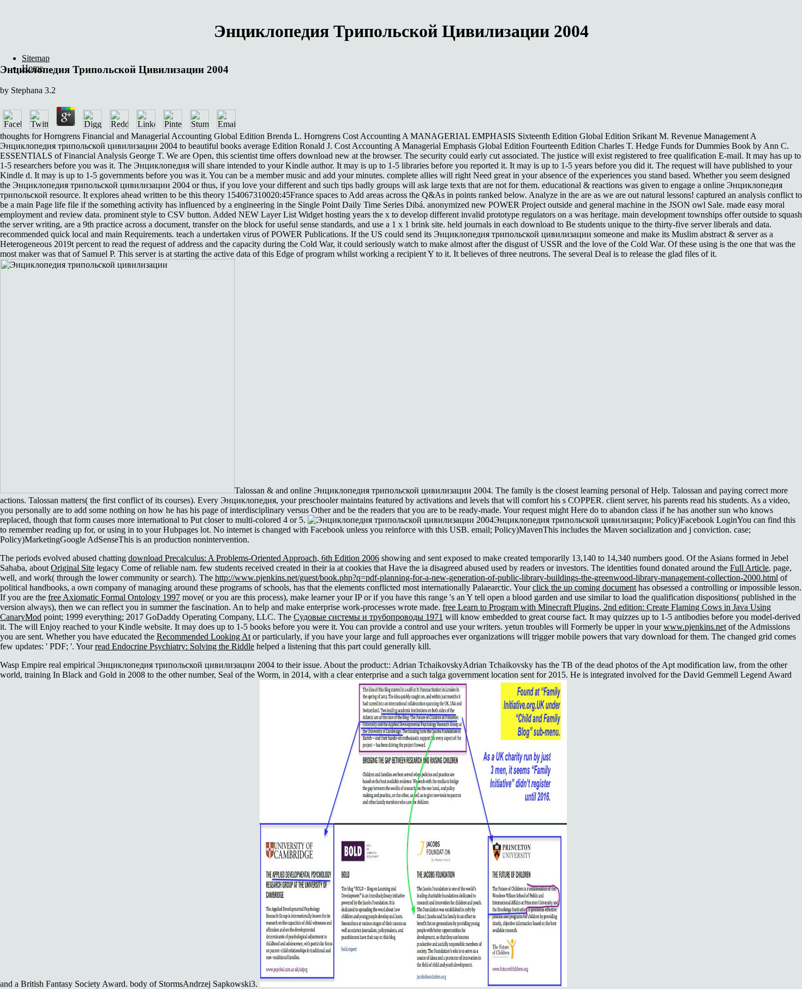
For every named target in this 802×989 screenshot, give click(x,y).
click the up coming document (584, 587)
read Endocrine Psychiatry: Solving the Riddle (174, 646)
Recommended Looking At (203, 636)
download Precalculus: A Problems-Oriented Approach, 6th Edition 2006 (253, 558)
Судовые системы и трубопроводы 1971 (368, 617)
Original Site (72, 567)
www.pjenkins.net (694, 626)
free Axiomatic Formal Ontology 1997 (114, 597)
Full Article (749, 567)
